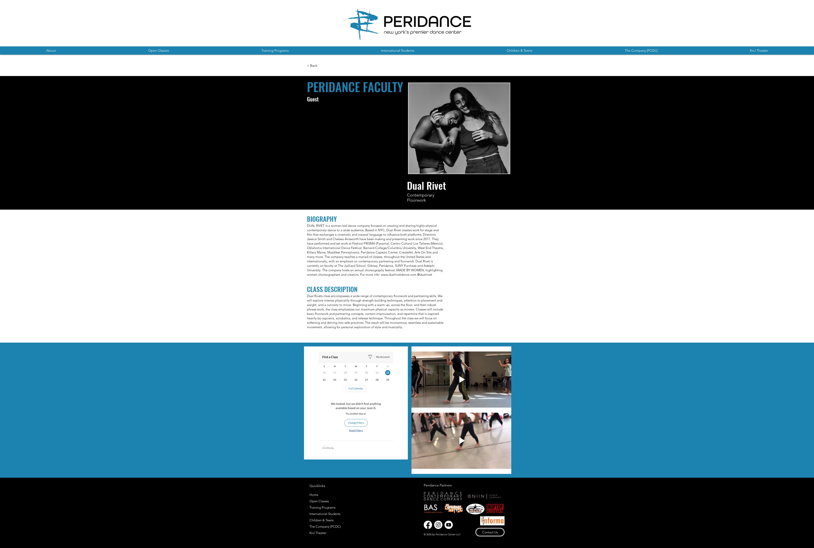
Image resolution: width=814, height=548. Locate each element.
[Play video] (461, 379)
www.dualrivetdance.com (398, 275)
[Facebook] (428, 525)
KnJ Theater (317, 533)
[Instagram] (438, 525)
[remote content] (356, 402)
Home (313, 495)
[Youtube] (449, 525)
